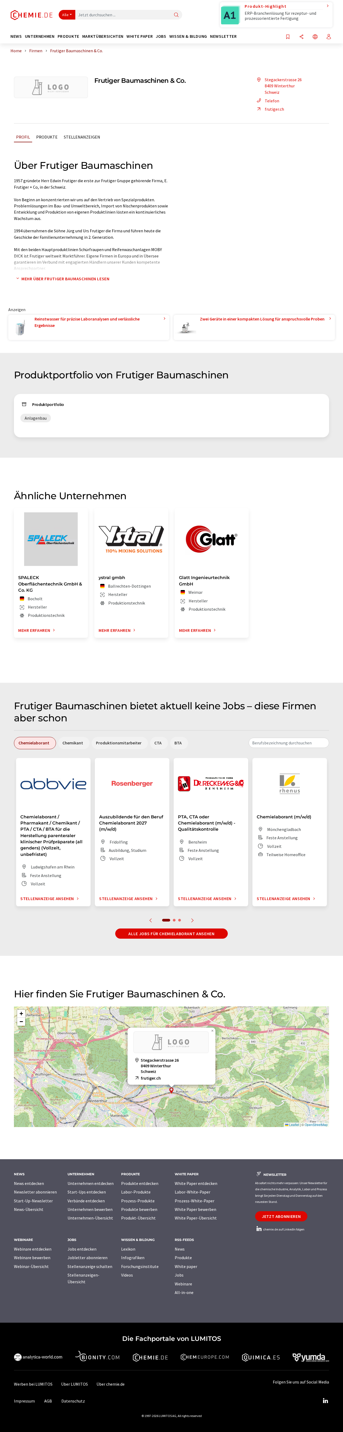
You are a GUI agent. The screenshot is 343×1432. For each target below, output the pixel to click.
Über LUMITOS (74, 1384)
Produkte (47, 137)
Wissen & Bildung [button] (188, 36)
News (180, 1249)
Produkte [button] (68, 36)
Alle (65, 14)
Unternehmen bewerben (90, 1209)
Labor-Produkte (136, 1192)
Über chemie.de (110, 1384)
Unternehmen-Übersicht (90, 1218)
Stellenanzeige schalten (90, 1266)
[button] (171, 1090)
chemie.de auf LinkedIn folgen (283, 1229)
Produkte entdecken (139, 1183)
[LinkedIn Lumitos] (325, 1401)
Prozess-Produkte (138, 1200)
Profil (23, 137)
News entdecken (29, 1183)
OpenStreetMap (316, 1124)
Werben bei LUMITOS (33, 1384)
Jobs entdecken (82, 1249)
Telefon (272, 100)
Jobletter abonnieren (87, 1257)
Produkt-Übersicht (138, 1218)
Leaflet (293, 1124)
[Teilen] (301, 37)
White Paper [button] (139, 36)
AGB (48, 1401)
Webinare (183, 1283)
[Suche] (176, 15)
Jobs (179, 1275)
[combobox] (289, 743)
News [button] (16, 36)
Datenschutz (73, 1401)
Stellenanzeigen (82, 137)
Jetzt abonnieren (281, 1216)
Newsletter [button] (223, 36)
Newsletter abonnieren (35, 1192)
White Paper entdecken (196, 1183)
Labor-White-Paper (192, 1192)
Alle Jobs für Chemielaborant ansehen (171, 933)
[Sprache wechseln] (315, 37)
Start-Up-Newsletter (33, 1200)
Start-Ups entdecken (87, 1192)
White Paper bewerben (195, 1209)
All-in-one (184, 1292)
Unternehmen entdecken (91, 1183)
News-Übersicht (28, 1209)
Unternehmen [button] (40, 36)
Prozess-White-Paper (194, 1200)
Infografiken (132, 1257)
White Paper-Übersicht (196, 1218)
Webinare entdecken (32, 1249)
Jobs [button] (161, 36)
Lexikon (128, 1249)
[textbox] (289, 743)
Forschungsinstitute (140, 1266)
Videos (127, 1275)
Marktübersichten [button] (103, 36)
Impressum (24, 1401)
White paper (186, 1266)
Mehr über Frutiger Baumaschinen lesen (65, 278)
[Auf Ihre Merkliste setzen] (288, 37)
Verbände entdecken (86, 1200)
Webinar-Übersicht (31, 1266)
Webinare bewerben (32, 1257)
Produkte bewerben (139, 1209)
